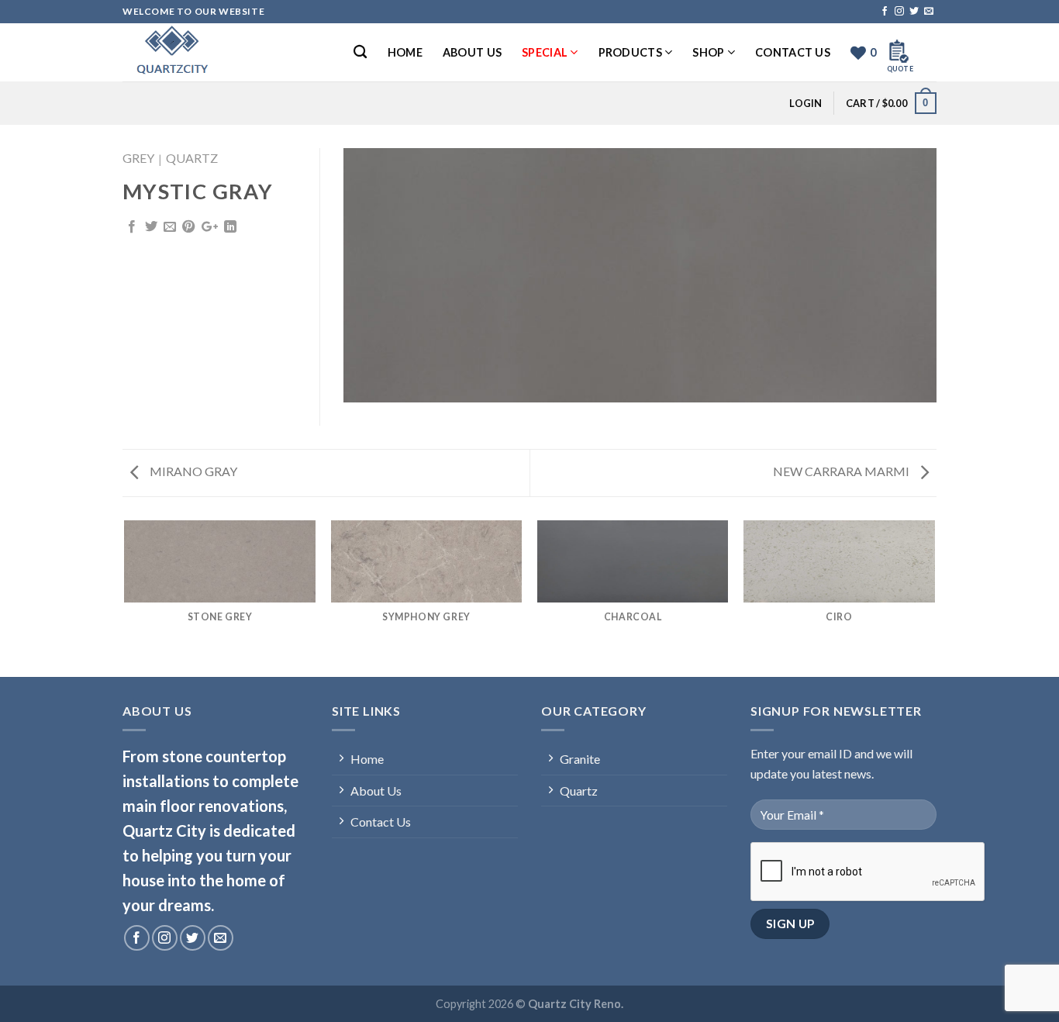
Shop (708, 52)
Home (405, 52)
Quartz (192, 157)
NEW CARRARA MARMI (842, 471)
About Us (472, 52)
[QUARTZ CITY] (200, 52)
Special (544, 52)
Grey (138, 157)
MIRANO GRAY (192, 471)
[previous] (125, 597)
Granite (580, 758)
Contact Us (792, 52)
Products (630, 52)
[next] (934, 597)
